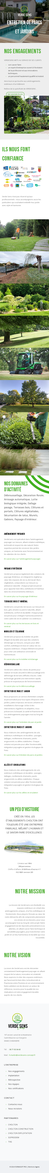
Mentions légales (33, 1167)
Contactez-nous (15, 1104)
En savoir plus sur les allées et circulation (21, 792)
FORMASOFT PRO (21, 1167)
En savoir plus (15, 94)
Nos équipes (13, 1084)
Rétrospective (14, 1080)
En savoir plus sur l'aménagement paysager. (22, 559)
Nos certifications (16, 1088)
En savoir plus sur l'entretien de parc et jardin (23, 722)
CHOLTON (13, 1124)
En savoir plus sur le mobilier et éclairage (21, 659)
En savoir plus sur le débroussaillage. (19, 686)
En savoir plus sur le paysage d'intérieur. (21, 596)
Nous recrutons (15, 1108)
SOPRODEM (13, 1137)
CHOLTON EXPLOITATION (20, 1133)
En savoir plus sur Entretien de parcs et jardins (23, 755)
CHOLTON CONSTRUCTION (20, 1129)
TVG (10, 1141)
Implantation (13, 1075)
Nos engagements (16, 1071)
